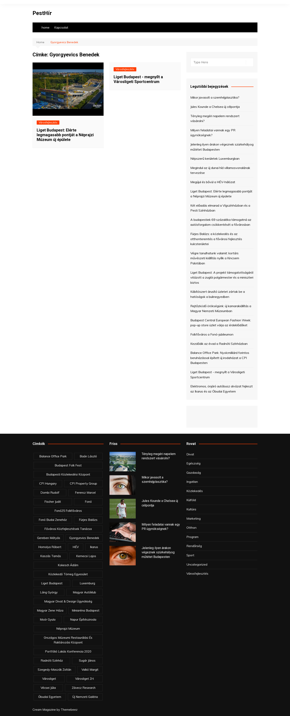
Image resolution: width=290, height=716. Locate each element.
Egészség (193, 463)
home (46, 27)
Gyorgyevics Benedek (84, 538)
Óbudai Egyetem (49, 697)
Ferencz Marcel (85, 492)
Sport (190, 555)
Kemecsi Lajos (86, 556)
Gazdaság (193, 473)
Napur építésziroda (83, 619)
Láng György (49, 592)
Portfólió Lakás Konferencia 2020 (68, 651)
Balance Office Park (52, 456)
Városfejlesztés (48, 122)
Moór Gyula (47, 619)
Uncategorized (196, 564)
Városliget (49, 679)
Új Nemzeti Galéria (85, 697)
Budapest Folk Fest (68, 465)
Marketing (193, 518)
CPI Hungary (48, 483)
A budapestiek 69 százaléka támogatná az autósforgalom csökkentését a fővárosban (220, 222)
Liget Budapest (52, 583)
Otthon (191, 528)
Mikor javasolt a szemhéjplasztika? (214, 97)
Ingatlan (192, 482)
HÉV (76, 547)
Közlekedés (194, 491)
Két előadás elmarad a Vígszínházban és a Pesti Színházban (220, 208)
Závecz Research (83, 688)
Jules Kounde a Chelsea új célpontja (215, 107)
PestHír (42, 13)
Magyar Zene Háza (50, 610)
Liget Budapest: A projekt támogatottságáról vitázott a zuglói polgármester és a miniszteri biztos (221, 277)
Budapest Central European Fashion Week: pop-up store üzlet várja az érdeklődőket (220, 322)
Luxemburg (87, 583)
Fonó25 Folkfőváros (68, 511)
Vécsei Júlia (48, 688)
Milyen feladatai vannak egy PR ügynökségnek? (212, 132)
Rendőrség (194, 546)
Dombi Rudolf (49, 492)
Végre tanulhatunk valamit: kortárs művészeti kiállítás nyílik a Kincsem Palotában (214, 258)
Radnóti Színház (52, 660)
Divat (190, 454)
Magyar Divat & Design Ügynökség (68, 601)
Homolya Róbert (49, 547)
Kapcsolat (61, 27)
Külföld (191, 500)
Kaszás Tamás (50, 556)
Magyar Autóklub (84, 592)
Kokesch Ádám (68, 565)
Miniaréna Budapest (85, 610)
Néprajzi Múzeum (68, 628)
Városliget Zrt (84, 679)
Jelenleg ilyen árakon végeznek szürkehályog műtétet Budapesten (222, 146)
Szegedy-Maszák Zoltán (54, 669)
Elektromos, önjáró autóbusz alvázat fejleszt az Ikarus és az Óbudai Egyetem (221, 388)
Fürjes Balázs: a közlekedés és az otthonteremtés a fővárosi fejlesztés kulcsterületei (216, 239)
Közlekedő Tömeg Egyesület (68, 574)
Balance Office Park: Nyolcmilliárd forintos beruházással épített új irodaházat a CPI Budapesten (219, 358)
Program (192, 537)
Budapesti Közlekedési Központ (68, 474)
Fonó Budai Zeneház (53, 520)
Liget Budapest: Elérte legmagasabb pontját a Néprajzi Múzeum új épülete (65, 135)
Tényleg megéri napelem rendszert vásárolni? (214, 118)
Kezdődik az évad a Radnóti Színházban (219, 344)
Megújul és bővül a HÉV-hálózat (212, 182)
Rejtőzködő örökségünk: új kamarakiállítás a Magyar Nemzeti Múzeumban (220, 308)
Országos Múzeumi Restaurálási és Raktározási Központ (68, 640)
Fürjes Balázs (88, 520)
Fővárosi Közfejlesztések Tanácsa (68, 529)
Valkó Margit (89, 669)
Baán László (88, 456)
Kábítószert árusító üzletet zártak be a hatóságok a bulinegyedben (217, 294)
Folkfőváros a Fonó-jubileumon (211, 334)
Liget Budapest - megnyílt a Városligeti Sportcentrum (138, 79)
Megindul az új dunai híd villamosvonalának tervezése (220, 170)
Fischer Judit (52, 501)
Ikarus (94, 547)
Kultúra (191, 509)
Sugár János (87, 660)
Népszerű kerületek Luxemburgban (214, 158)
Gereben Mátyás (48, 538)
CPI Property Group (83, 483)
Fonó (88, 501)
